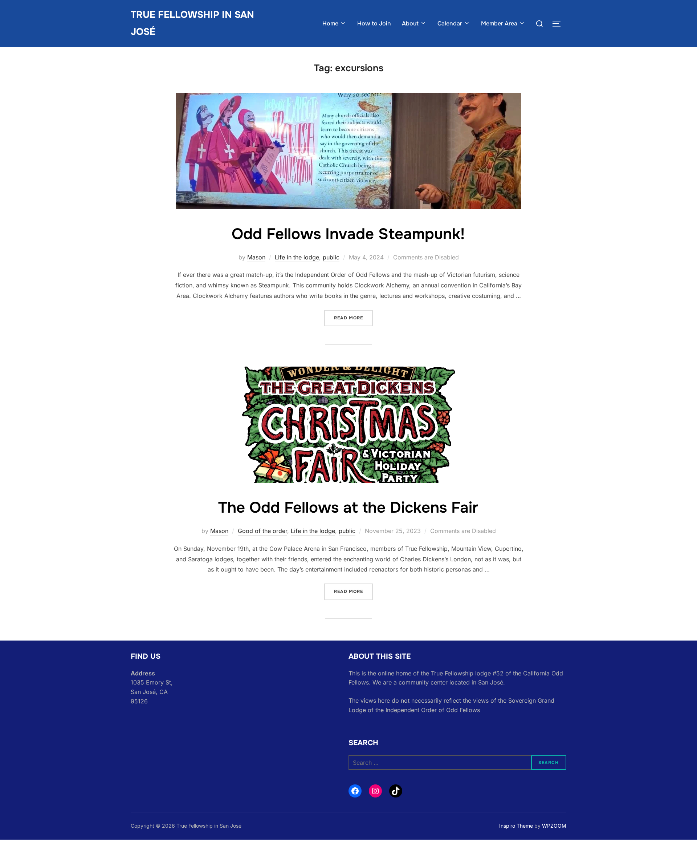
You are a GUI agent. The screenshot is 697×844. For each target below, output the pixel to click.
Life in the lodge (297, 257)
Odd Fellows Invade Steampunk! (348, 234)
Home (330, 23)
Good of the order (262, 530)
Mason (256, 257)
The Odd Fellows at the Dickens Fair (348, 507)
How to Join (374, 23)
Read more (353, 318)
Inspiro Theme (516, 826)
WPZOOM (554, 826)
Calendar (449, 23)
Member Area (499, 23)
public (331, 257)
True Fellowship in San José (192, 23)
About (410, 23)
